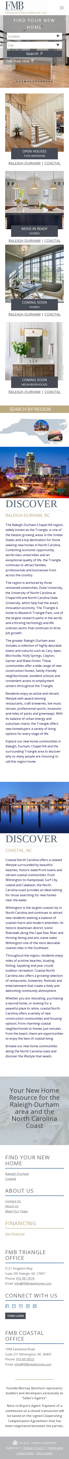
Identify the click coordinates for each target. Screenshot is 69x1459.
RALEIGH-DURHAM (24, 163)
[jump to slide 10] (41, 81)
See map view (18, 61)
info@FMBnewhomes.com (32, 1283)
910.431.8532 (25, 1359)
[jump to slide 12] (46, 81)
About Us (12, 1206)
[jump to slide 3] (22, 81)
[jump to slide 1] (17, 81)
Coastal (10, 1179)
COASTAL (52, 163)
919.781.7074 (25, 1278)
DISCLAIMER (45, 1453)
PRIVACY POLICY (33, 1448)
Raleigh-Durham (17, 1174)
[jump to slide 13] (49, 81)
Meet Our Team (16, 1211)
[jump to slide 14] (52, 81)
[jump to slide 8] (35, 81)
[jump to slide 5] (27, 81)
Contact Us (13, 1201)
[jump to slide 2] (19, 81)
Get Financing (15, 1234)
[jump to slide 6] (30, 81)
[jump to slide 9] (38, 81)
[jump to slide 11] (44, 81)
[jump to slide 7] (33, 81)
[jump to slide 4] (25, 81)
